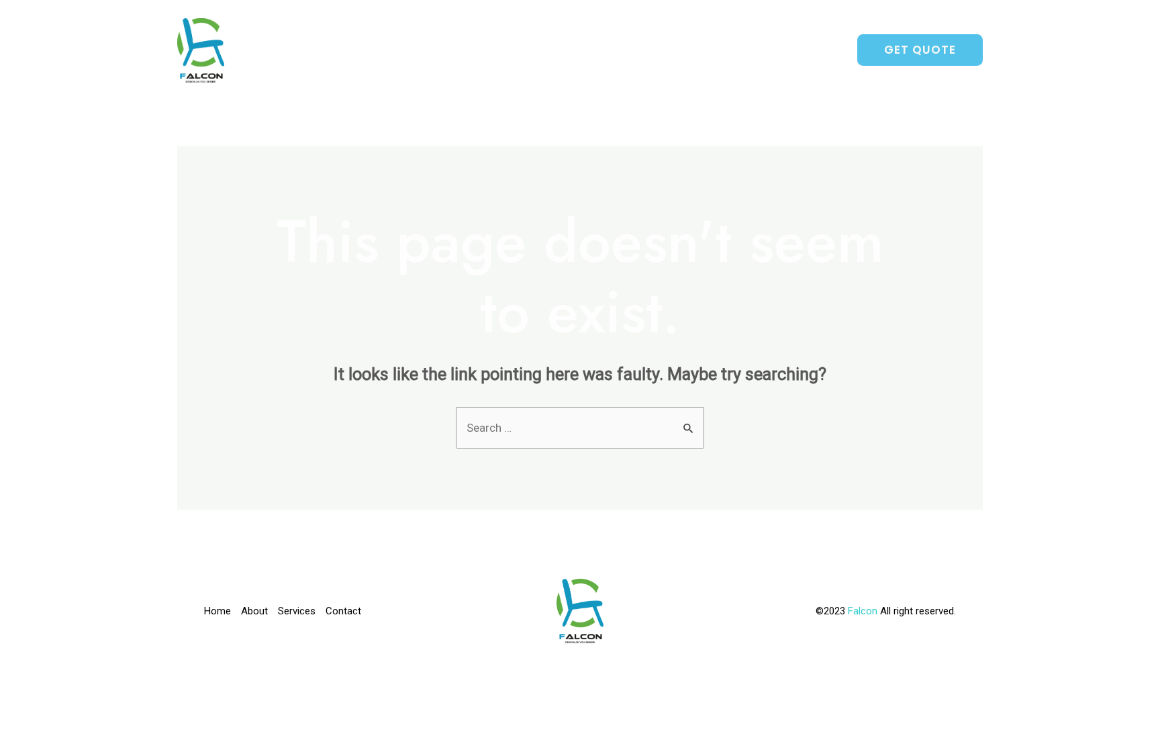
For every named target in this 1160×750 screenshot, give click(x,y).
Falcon (864, 611)
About (656, 50)
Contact (803, 50)
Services (725, 50)
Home (596, 50)
